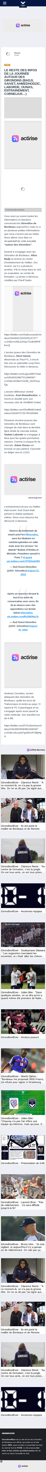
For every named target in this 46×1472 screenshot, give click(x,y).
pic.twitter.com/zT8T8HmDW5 (23, 561)
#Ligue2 (27, 557)
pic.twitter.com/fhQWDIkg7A (23, 616)
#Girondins (31, 534)
